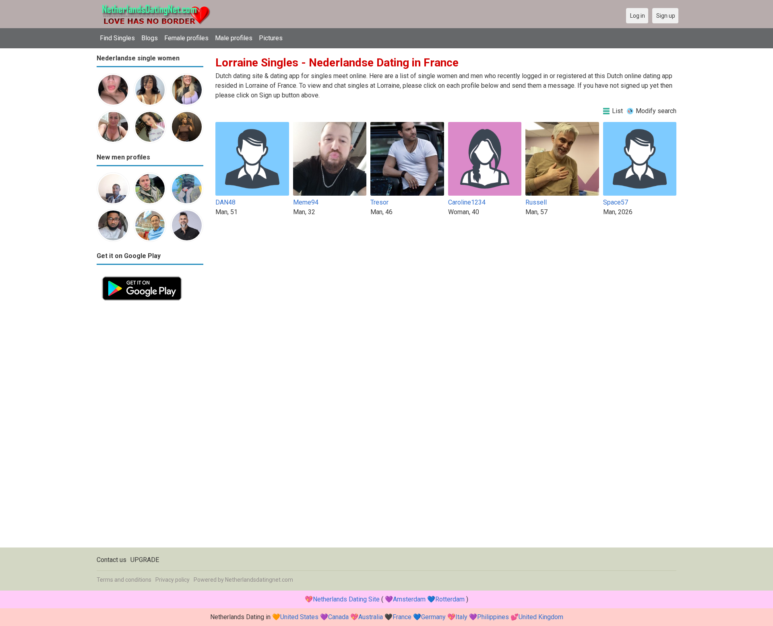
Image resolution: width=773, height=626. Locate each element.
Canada (338, 617)
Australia (370, 617)
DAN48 (225, 202)
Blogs (149, 38)
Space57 (615, 202)
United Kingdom (541, 617)
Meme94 (305, 202)
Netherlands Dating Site (346, 599)
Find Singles (117, 38)
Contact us (111, 560)
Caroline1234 (467, 202)
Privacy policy (172, 579)
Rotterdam (450, 599)
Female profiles (186, 38)
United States (299, 617)
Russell (536, 202)
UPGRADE (144, 560)
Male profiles (233, 38)
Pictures (271, 38)
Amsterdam (409, 599)
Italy (461, 617)
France (402, 617)
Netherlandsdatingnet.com (259, 579)
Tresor (379, 202)
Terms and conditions (124, 579)
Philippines (493, 617)
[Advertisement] (150, 426)
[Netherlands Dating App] (142, 275)
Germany (433, 617)
